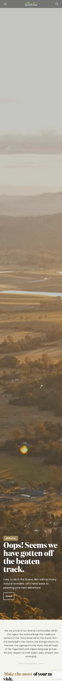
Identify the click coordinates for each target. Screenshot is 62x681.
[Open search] (57, 4)
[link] (31, 4)
